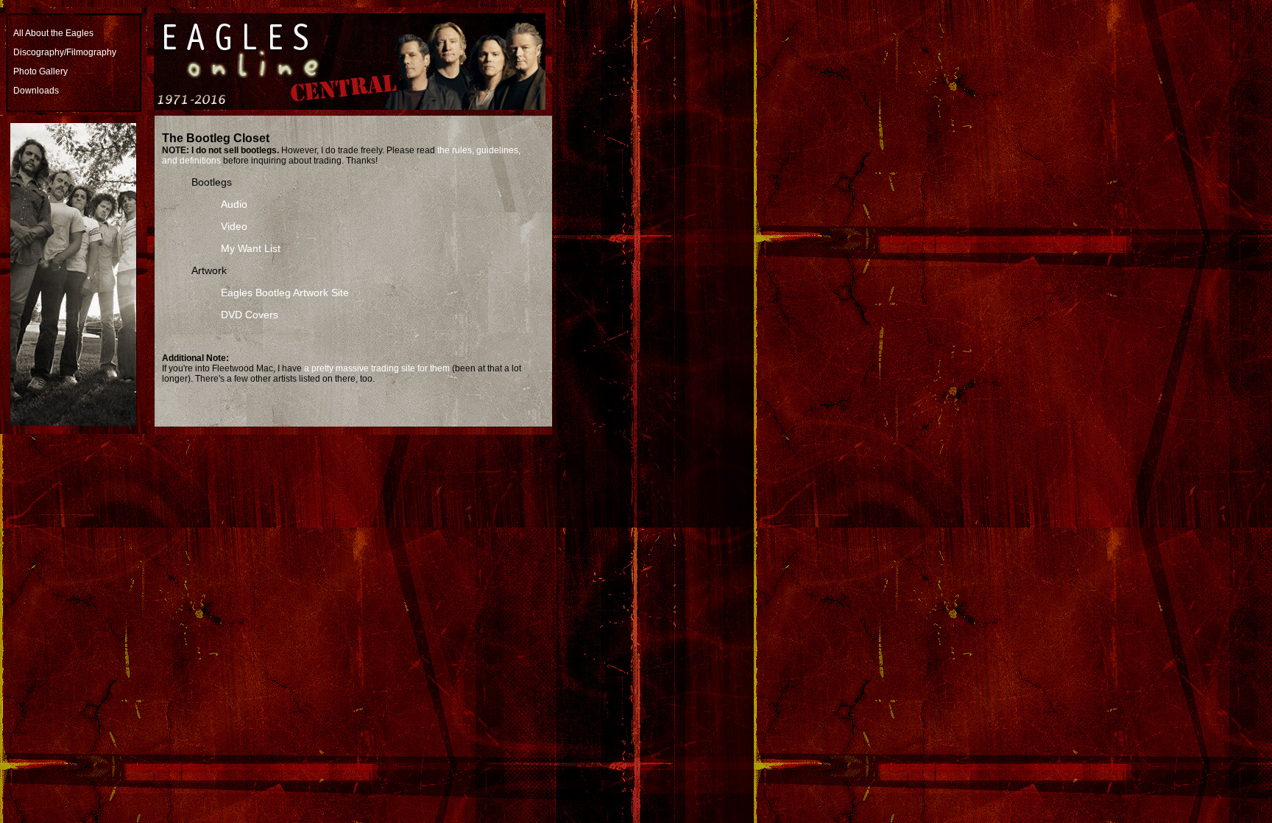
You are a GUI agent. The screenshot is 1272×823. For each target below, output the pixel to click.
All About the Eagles (53, 33)
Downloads (36, 90)
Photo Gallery (40, 71)
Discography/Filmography (64, 52)
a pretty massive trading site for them (377, 368)
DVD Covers (249, 315)
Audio (234, 204)
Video (234, 226)
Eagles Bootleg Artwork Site (285, 292)
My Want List (250, 248)
